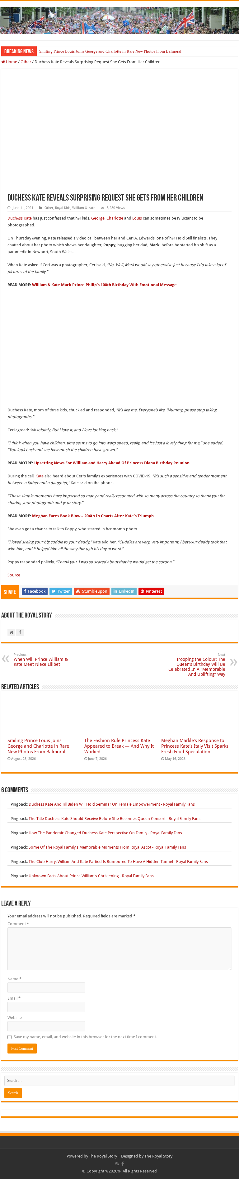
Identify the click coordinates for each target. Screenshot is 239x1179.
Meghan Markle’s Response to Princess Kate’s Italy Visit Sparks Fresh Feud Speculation (194, 746)
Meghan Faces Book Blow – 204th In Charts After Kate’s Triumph (93, 516)
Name (14, 979)
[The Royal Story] (119, 19)
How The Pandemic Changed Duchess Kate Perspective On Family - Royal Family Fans (105, 833)
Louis (137, 218)
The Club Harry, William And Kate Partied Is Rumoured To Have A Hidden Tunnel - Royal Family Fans (118, 861)
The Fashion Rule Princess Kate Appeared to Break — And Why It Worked (119, 746)
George (98, 218)
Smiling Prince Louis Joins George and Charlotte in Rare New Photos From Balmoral (110, 51)
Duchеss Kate (19, 218)
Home (11, 61)
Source (13, 575)
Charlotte (114, 218)
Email (14, 998)
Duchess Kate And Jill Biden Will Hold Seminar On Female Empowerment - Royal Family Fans (112, 804)
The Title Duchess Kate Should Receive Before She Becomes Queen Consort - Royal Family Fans (114, 818)
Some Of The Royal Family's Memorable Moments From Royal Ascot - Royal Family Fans (107, 847)
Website (14, 1017)
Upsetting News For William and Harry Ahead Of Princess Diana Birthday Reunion (112, 463)
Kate (39, 476)
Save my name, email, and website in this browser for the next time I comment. (85, 1037)
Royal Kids (62, 208)
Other (26, 61)
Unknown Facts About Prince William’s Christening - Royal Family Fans (91, 876)
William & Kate (83, 208)
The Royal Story (103, 1156)
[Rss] (117, 1163)
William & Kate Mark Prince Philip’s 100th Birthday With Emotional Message (104, 284)
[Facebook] (122, 1163)
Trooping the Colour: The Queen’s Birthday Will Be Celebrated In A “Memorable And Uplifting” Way (196, 665)
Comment (18, 923)
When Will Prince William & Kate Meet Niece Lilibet (41, 660)
